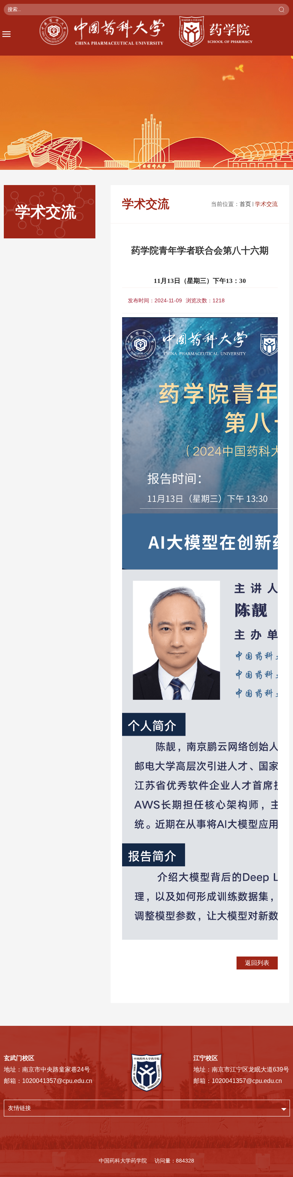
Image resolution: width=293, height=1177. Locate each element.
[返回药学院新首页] (146, 31)
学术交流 (266, 204)
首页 (245, 204)
